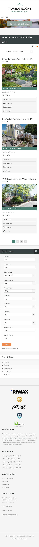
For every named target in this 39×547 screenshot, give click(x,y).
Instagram (6, 487)
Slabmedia (24, 539)
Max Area (8, 335)
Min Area (8, 327)
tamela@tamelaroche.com (10, 514)
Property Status (8, 280)
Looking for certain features (11, 348)
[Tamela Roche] (19, 7)
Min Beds (6, 296)
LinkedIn (5, 481)
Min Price (6, 311)
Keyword (6, 256)
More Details (6, 95)
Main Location (8, 272)
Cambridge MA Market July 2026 (12, 462)
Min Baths (7, 303)
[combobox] (22, 51)
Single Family (7, 375)
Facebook (6, 484)
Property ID (7, 264)
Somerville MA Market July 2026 (12, 468)
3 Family (6, 365)
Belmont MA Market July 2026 (11, 459)
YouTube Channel (8, 478)
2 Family (6, 362)
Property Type (8, 288)
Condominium (8, 368)
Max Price (7, 319)
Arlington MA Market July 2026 (12, 456)
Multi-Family (7, 372)
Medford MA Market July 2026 (12, 465)
